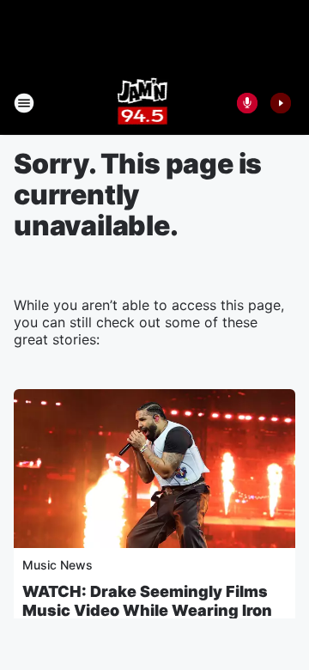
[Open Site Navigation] (24, 103)
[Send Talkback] (247, 103)
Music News (57, 564)
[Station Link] (143, 103)
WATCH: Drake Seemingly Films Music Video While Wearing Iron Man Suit (147, 610)
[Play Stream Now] (280, 103)
